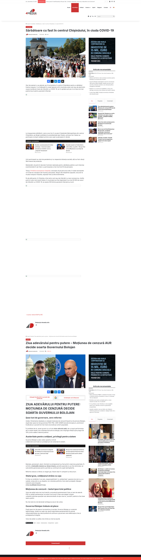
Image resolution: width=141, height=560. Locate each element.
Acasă (68, 7)
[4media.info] (31, 12)
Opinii (93, 7)
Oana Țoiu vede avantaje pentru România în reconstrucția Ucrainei (106, 123)
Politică (81, 7)
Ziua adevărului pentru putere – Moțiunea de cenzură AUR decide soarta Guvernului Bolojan (106, 108)
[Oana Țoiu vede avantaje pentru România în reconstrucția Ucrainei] (93, 124)
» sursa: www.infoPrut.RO (34, 315)
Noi (92, 101)
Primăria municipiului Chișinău (40, 171)
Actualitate (75, 7)
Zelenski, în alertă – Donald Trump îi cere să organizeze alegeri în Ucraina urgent (64, 1)
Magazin (99, 7)
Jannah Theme (41, 558)
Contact (106, 7)
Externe (87, 7)
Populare (100, 101)
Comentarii (110, 101)
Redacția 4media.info (32, 34)
